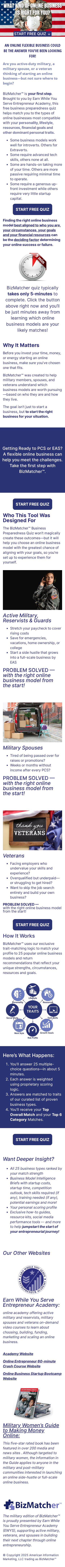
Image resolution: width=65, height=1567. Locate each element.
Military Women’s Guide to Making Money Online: (31, 1430)
